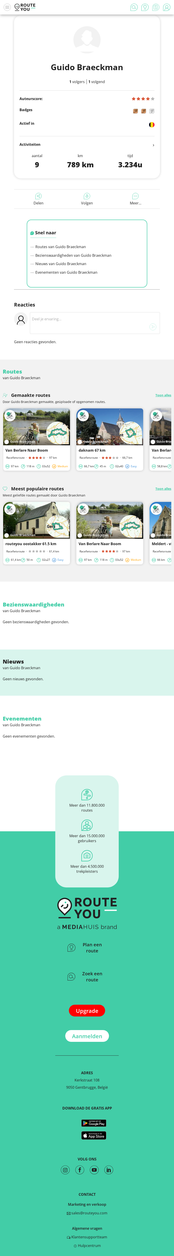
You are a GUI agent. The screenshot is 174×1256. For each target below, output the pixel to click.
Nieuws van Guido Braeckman (60, 263)
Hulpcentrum (89, 1245)
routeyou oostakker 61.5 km (30, 543)
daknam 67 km (92, 450)
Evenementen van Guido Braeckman (65, 272)
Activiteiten (30, 144)
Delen (39, 203)
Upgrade (87, 1010)
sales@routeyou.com (88, 1212)
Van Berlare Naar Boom (26, 450)
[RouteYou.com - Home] (24, 7)
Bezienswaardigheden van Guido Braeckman (72, 255)
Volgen (87, 203)
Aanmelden (87, 1036)
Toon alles (163, 395)
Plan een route (92, 948)
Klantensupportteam (88, 1236)
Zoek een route (92, 977)
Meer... (135, 203)
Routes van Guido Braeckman (60, 246)
